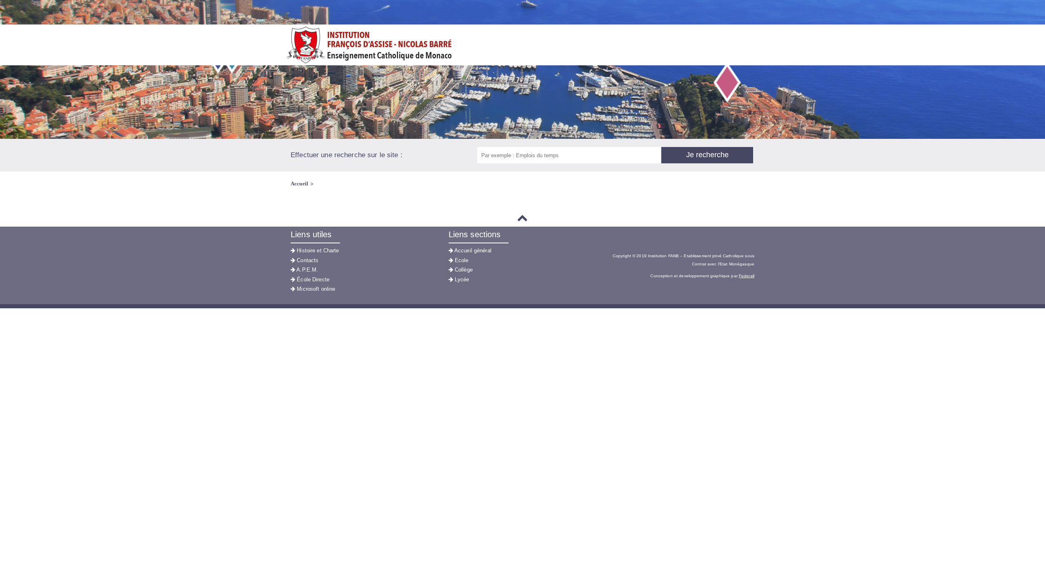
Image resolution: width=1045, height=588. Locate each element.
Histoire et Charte (317, 250)
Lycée (461, 279)
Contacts (306, 260)
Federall (746, 276)
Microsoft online (315, 289)
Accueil (299, 183)
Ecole (461, 260)
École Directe (312, 279)
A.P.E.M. (306, 270)
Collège (463, 270)
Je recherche (707, 155)
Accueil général (472, 250)
